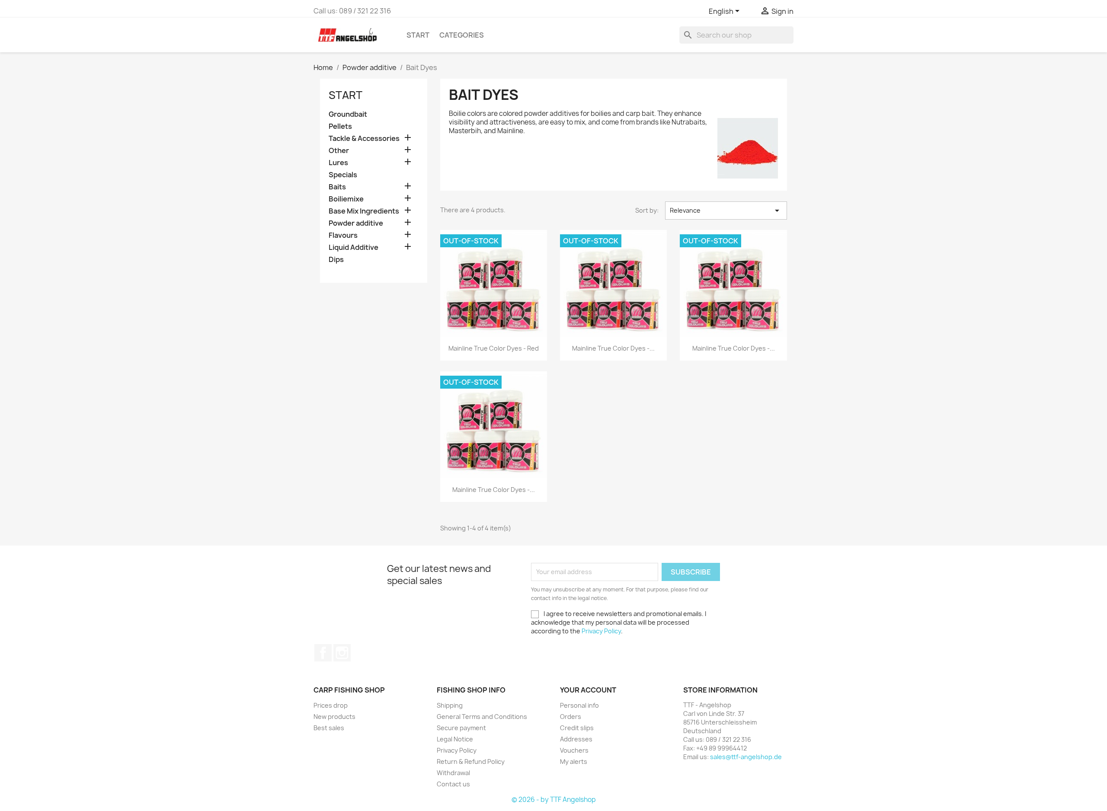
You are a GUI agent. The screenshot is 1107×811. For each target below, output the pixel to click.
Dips (336, 259)
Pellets (340, 126)
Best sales (329, 728)
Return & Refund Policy (471, 761)
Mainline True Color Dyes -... (613, 348)
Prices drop (331, 705)
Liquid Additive (353, 247)
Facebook (323, 652)
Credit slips (577, 728)
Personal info (579, 705)
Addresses (576, 739)
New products (334, 716)
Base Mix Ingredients (364, 211)
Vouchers (574, 750)
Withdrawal (453, 773)
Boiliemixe (346, 199)
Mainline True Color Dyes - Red (493, 348)
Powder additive (356, 223)
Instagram (342, 652)
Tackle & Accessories (364, 138)
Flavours (343, 235)
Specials (343, 174)
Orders (570, 716)
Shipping (450, 705)
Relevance (726, 210)
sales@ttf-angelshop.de (746, 757)
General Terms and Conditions (482, 716)
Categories (461, 35)
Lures (338, 162)
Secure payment (461, 728)
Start (417, 35)
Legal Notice (455, 739)
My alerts (573, 761)
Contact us (453, 784)
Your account (588, 690)
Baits (337, 187)
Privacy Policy (601, 631)
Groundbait (348, 114)
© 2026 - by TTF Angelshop (554, 799)
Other (339, 150)
